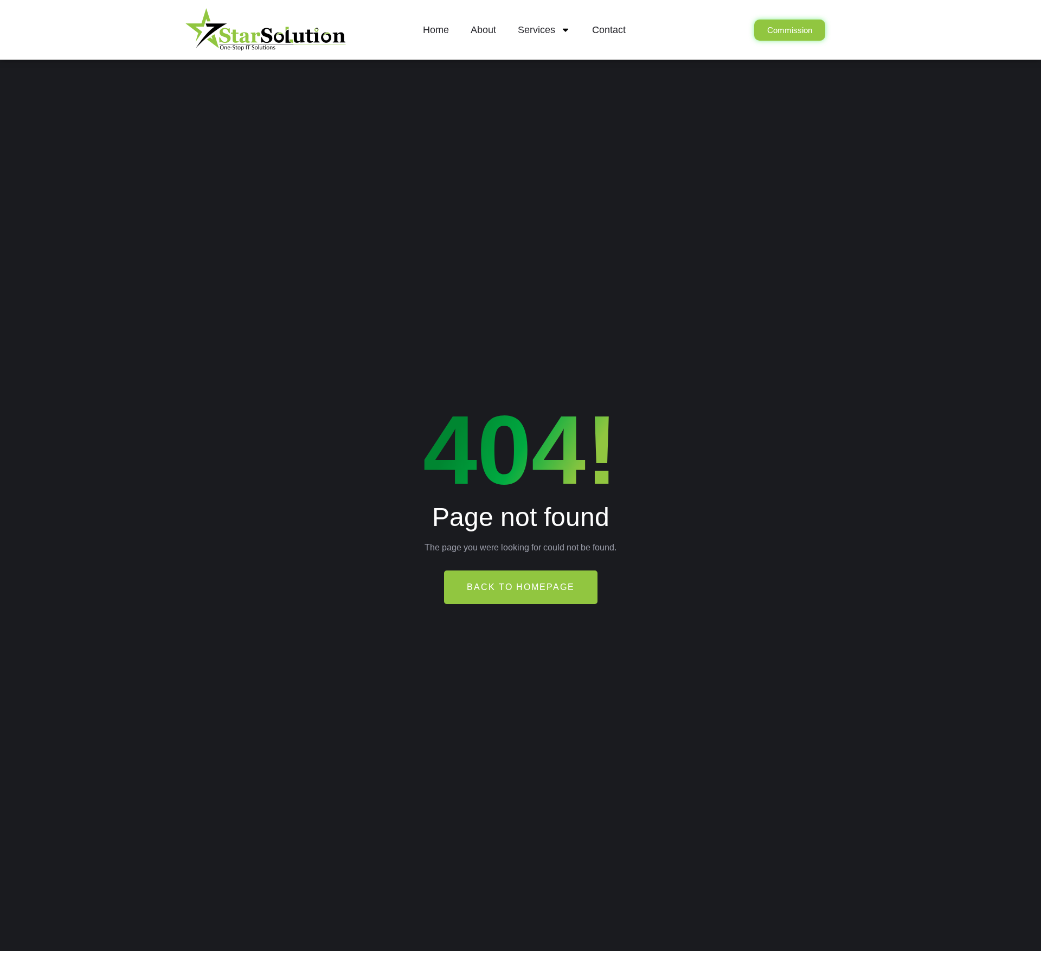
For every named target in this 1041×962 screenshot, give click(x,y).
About (483, 29)
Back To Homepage (521, 587)
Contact (609, 29)
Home (436, 29)
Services (536, 29)
